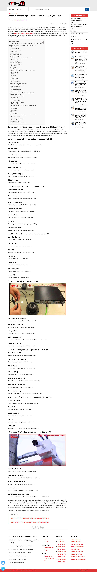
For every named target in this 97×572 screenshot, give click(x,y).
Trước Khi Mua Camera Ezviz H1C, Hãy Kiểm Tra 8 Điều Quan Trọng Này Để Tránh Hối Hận (81, 68)
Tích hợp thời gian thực (16, 62)
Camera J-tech (61, 561)
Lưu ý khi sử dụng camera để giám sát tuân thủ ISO (22, 92)
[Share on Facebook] (33, 527)
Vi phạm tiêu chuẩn (16, 107)
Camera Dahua (61, 546)
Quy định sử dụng (75, 549)
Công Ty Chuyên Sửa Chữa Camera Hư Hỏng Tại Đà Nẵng (79, 19)
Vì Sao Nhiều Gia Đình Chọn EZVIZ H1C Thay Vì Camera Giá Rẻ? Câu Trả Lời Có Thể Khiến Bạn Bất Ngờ (81, 59)
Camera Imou (61, 539)
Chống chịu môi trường (16, 68)
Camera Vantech (62, 554)
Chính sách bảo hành (76, 541)
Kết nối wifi (14, 67)
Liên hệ (25, 9)
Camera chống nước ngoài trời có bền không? (81, 51)
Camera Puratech (62, 559)
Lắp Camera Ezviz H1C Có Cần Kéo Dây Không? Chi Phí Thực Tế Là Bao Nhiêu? (81, 100)
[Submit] (87, 9)
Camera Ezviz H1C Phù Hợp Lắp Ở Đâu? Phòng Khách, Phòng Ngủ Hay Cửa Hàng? (80, 124)
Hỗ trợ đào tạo (15, 51)
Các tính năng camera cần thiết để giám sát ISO (21, 58)
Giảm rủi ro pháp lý (16, 56)
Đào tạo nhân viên (15, 121)
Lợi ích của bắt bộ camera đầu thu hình (19, 83)
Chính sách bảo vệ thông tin (78, 556)
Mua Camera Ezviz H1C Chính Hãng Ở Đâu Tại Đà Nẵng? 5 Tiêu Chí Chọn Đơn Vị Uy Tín (81, 83)
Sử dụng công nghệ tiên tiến (18, 118)
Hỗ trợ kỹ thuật (15, 88)
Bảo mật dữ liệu (15, 97)
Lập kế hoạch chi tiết (16, 116)
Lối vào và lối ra (15, 78)
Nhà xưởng (14, 76)
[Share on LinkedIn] (43, 527)
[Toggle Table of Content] (42, 41)
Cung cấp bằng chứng (16, 49)
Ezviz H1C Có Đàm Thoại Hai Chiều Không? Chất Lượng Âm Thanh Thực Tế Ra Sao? (81, 115)
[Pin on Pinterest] (40, 527)
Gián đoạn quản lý (15, 110)
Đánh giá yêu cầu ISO (16, 94)
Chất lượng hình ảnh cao (17, 59)
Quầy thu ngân (15, 73)
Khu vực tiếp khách (16, 81)
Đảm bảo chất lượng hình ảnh (18, 96)
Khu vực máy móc (15, 80)
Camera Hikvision (62, 549)
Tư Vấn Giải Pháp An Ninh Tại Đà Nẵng (79, 40)
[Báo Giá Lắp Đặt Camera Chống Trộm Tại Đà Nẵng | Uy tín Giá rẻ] (16, 3)
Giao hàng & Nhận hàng (77, 544)
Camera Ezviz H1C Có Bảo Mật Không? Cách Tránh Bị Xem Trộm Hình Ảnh (81, 92)
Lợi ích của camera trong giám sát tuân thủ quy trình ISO (23, 45)
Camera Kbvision (62, 551)
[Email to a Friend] (38, 527)
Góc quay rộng (15, 61)
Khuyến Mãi (73, 31)
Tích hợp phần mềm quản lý (17, 119)
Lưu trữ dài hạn (15, 65)
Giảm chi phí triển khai (16, 91)
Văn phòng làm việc (16, 72)
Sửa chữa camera (48, 556)
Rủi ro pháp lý (15, 113)
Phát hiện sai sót (15, 48)
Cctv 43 (24, 20)
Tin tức (72, 36)
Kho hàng (14, 75)
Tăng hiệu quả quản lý (16, 53)
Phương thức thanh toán (77, 546)
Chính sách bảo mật (76, 539)
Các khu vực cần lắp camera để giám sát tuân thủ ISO (22, 70)
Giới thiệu (19, 9)
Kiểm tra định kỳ (15, 99)
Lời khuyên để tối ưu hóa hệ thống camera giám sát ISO (23, 115)
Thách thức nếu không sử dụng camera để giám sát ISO (23, 105)
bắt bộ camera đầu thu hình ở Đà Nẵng (24, 33)
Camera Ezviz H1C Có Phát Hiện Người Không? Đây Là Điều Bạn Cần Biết (81, 108)
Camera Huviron (61, 556)
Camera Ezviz (61, 541)
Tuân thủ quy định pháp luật (17, 100)
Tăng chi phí (14, 108)
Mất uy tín (14, 111)
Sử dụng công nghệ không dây (18, 102)
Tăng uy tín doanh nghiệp (17, 54)
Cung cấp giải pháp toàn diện (18, 84)
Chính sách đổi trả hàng (77, 551)
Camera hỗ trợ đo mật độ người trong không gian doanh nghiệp (30, 518)
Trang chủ (11, 9)
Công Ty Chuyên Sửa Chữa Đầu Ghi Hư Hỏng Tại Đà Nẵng (79, 25)
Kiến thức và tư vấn (12, 13)
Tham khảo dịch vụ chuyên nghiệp (19, 122)
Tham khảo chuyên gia (16, 103)
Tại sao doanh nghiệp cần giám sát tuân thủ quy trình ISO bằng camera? (27, 43)
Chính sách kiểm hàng (76, 554)
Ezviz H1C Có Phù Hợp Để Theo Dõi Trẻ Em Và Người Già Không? (81, 76)
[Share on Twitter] (35, 527)
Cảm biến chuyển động (16, 64)
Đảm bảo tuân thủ (15, 46)
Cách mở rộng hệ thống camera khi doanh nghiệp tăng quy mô (30, 522)
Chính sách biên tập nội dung (78, 559)
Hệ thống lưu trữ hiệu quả (17, 86)
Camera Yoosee (61, 544)
